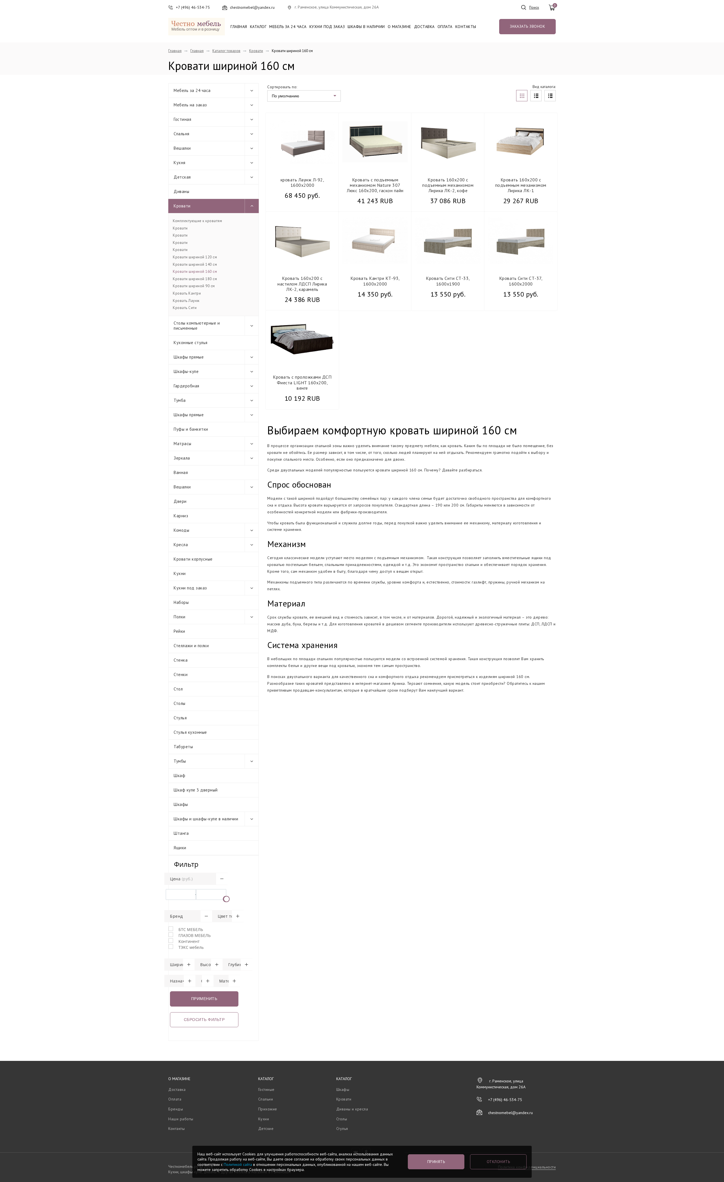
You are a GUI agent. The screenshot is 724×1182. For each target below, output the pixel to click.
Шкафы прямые (189, 357)
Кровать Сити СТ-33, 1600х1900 (448, 280)
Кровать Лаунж (186, 301)
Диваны (181, 191)
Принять (436, 1161)
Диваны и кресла (352, 1109)
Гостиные (266, 1089)
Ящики (180, 847)
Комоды (181, 530)
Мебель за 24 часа (288, 27)
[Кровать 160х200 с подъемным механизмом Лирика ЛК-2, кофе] (448, 142)
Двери (180, 501)
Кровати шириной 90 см (194, 286)
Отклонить (498, 1161)
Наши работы (180, 1118)
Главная (238, 27)
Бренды (175, 1109)
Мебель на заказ (190, 105)
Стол (178, 689)
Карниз (181, 515)
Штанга (181, 833)
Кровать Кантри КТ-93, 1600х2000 (375, 280)
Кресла (181, 544)
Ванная (181, 472)
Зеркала (182, 458)
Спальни (265, 1099)
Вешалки (182, 148)
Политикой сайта (238, 1164)
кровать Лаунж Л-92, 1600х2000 (302, 182)
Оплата (445, 27)
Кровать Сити (185, 308)
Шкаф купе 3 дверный (196, 790)
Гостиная (182, 119)
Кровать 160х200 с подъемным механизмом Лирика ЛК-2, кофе (447, 185)
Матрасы (182, 443)
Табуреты (183, 746)
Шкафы (181, 804)
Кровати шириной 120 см (195, 257)
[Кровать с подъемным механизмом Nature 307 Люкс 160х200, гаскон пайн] (375, 142)
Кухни (180, 573)
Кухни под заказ (327, 27)
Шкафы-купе (186, 371)
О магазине (399, 27)
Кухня (180, 162)
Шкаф (179, 775)
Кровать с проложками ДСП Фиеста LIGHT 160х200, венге (302, 382)
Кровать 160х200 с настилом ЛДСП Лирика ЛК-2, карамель (302, 283)
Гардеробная (186, 386)
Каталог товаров (226, 51)
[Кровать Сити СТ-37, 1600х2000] (521, 241)
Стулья (180, 717)
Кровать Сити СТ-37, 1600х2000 (521, 280)
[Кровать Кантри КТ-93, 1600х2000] (375, 241)
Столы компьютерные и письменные (197, 325)
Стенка (181, 660)
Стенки (181, 674)
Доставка (424, 27)
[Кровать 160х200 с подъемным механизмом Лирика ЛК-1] (521, 142)
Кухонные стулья (191, 342)
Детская (182, 177)
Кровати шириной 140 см (195, 264)
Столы (180, 703)
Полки (180, 616)
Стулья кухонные (190, 732)
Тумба (180, 400)
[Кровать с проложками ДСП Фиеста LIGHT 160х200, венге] (302, 339)
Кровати (256, 51)
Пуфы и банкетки (191, 429)
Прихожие (267, 1109)
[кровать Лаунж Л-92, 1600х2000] (302, 142)
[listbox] (304, 96)
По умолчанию (285, 96)
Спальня (181, 133)
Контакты (465, 27)
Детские (266, 1128)
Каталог (258, 27)
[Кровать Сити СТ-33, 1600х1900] (448, 241)
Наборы (181, 602)
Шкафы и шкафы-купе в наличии (206, 818)
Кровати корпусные (193, 559)
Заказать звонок (527, 26)
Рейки (179, 631)
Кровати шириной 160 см (195, 271)
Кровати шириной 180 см (195, 279)
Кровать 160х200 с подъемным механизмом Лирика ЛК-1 (520, 185)
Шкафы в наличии (366, 27)
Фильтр (186, 864)
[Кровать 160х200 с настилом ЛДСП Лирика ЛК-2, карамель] (302, 241)
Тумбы (180, 761)
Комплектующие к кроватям (197, 221)
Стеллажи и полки (191, 645)
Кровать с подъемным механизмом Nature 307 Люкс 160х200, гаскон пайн (375, 185)
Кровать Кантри (187, 293)
